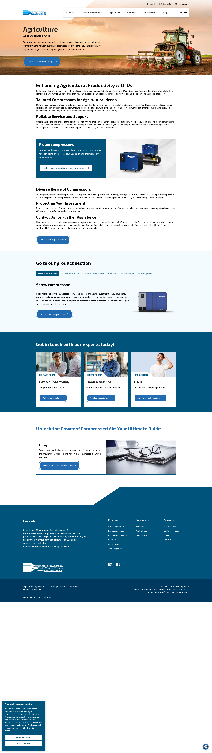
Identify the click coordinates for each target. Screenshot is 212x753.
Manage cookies (58, 587)
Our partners (149, 12)
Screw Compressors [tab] (47, 273)
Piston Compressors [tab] (70, 273)
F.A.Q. (138, 382)
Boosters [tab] (112, 273)
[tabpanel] (106, 301)
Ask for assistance (99, 398)
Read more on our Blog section (58, 465)
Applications (114, 12)
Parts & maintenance (92, 12)
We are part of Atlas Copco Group (37, 597)
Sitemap (74, 586)
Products (70, 12)
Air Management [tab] (145, 273)
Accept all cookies (23, 737)
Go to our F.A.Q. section (149, 398)
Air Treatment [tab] (127, 273)
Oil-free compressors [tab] (94, 273)
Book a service (98, 382)
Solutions (131, 12)
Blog (164, 12)
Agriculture (40, 29)
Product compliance (32, 589)
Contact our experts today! (40, 61)
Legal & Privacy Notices (34, 586)
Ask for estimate (51, 398)
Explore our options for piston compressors (64, 168)
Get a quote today (54, 382)
